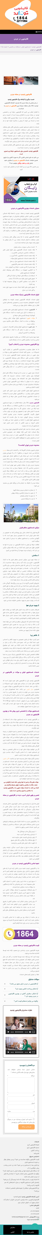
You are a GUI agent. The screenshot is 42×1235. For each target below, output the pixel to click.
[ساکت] (30, 1032)
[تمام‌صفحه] (34, 1032)
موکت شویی (31, 318)
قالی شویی (6, 758)
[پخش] (8, 1032)
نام (21, 1095)
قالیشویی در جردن (19, 160)
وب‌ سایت (21, 1111)
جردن (4, 450)
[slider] (19, 1032)
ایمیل (21, 1103)
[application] (21, 1025)
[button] (40, 32)
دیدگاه (21, 1076)
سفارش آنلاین (12, 1229)
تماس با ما (30, 1232)
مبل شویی (29, 689)
